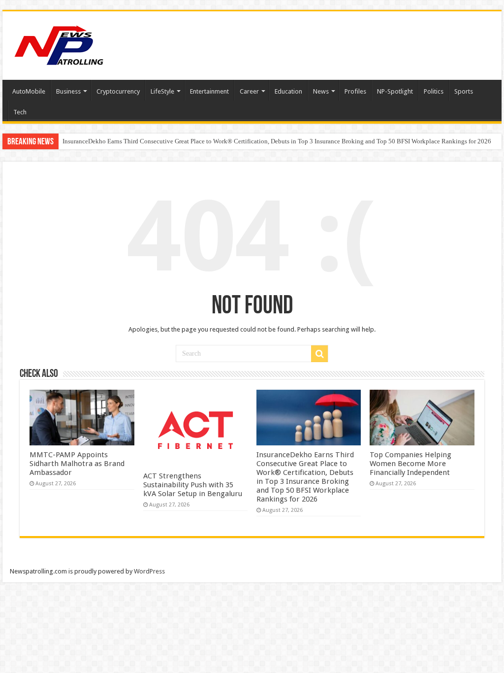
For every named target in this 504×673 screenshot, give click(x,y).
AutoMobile (28, 91)
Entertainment (209, 91)
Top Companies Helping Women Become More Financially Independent (410, 463)
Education (288, 91)
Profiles (355, 91)
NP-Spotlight (395, 91)
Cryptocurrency (118, 91)
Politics (433, 91)
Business (68, 91)
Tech (20, 112)
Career (249, 91)
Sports (463, 91)
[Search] (319, 353)
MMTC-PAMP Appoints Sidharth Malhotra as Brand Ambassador (77, 463)
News (321, 91)
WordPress (149, 571)
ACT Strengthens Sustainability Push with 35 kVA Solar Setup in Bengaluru (192, 484)
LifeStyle (162, 91)
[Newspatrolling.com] (59, 44)
